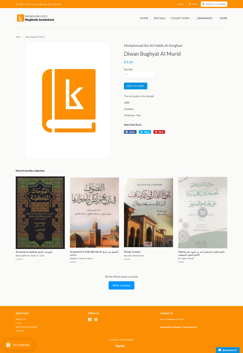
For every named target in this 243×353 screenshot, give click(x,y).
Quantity (128, 69)
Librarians (204, 18)
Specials (159, 18)
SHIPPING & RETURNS (26, 326)
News (223, 18)
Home (144, 18)
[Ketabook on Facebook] (90, 320)
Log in (181, 4)
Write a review (121, 285)
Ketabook (129, 339)
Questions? (229, 350)
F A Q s (19, 323)
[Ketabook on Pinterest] (96, 320)
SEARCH (20, 330)
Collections (180, 18)
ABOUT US (21, 319)
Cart (194, 4)
